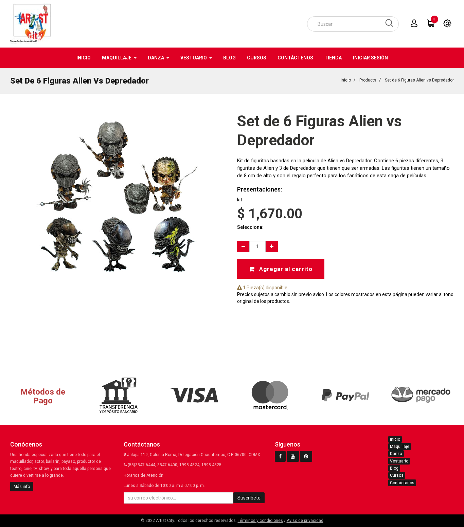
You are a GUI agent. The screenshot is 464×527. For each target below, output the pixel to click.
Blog (394, 468)
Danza (396, 453)
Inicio (346, 80)
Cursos (397, 475)
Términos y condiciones (260, 520)
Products (367, 80)
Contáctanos (402, 482)
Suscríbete (249, 498)
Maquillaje (399, 446)
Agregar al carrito (285, 269)
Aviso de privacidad (305, 520)
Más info (22, 486)
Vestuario (399, 461)
